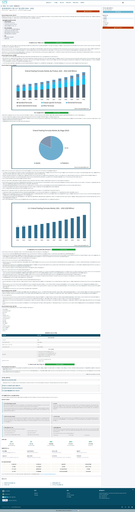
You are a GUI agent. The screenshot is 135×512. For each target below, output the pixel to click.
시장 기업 (105, 19)
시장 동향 (105, 16)
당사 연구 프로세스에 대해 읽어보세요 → (48, 474)
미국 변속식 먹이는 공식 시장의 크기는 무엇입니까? (12, 388)
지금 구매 (119, 11)
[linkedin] (122, 507)
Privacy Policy (74, 510)
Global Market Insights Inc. (6, 507)
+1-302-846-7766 (104, 495)
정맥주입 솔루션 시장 (56, 483)
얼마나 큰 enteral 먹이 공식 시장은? (9, 379)
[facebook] (129, 507)
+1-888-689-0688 (105, 494)
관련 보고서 (105, 26)
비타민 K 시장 (6, 484)
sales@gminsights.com (105, 498)
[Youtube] (132, 507)
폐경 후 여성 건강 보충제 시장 (9, 483)
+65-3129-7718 (104, 497)
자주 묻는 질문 (105, 22)
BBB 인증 (31, 443)
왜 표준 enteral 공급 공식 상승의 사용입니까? (11, 385)
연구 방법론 (105, 24)
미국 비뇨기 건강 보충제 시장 (57, 484)
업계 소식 (105, 21)
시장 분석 (105, 18)
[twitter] (125, 507)
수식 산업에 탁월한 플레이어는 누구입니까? (11, 390)
